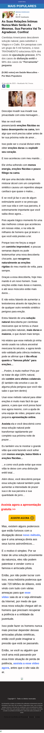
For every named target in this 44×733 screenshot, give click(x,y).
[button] (3, 86)
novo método (31, 535)
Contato (37, 717)
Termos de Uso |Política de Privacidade (16, 717)
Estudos (31, 717)
